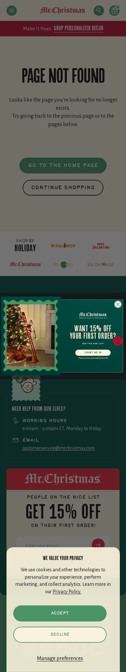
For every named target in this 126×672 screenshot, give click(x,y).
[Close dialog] (117, 304)
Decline (60, 634)
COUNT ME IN (93, 353)
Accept (60, 613)
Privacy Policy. (67, 591)
